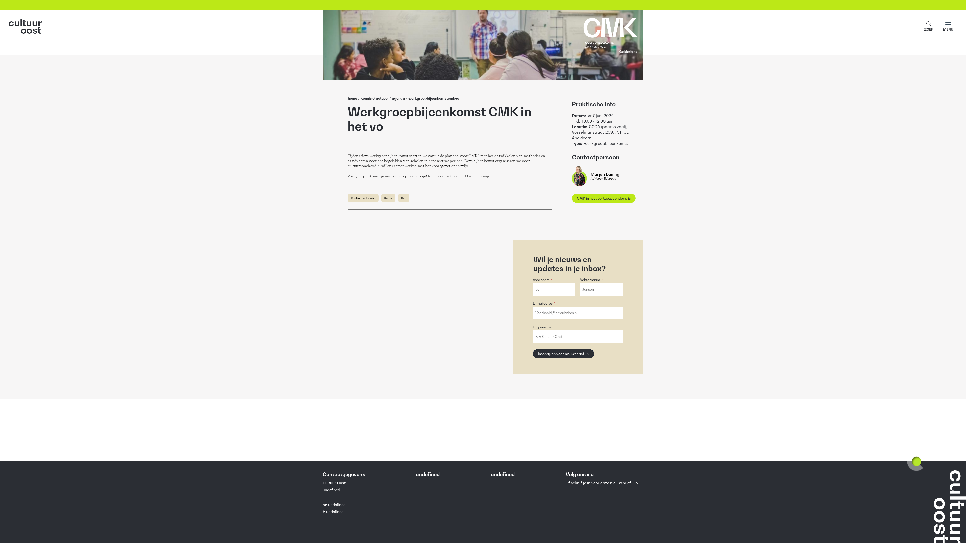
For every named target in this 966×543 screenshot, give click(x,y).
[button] (928, 26)
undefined (337, 504)
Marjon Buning (477, 176)
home (352, 98)
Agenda (398, 98)
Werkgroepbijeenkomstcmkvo (433, 98)
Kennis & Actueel (375, 98)
